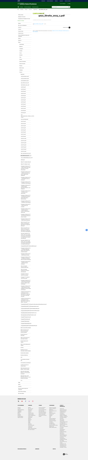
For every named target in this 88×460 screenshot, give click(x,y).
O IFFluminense (21, 405)
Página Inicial (18, 9)
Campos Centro (31, 413)
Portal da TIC (51, 414)
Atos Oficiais (62, 440)
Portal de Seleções (52, 418)
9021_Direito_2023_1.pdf (38, 23)
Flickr (29, 401)
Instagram (33, 401)
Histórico (19, 407)
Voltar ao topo (65, 27)
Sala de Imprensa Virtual (53, 425)
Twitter (18, 401)
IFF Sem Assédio (52, 424)
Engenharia (35, 9)
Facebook (25, 401)
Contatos (19, 408)
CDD (50, 417)
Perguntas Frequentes (63, 424)
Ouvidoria (51, 421)
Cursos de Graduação (42, 409)
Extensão (19, 415)
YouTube (22, 401)
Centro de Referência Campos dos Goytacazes (31, 416)
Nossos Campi (21, 20)
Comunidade (51, 405)
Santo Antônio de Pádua (32, 428)
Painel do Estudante (52, 407)
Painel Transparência (63, 435)
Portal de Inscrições (52, 420)
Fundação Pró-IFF (63, 443)
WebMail (50, 415)
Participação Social (63, 410)
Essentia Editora (20, 416)
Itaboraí (29, 418)
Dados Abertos (62, 425)
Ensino (19, 413)
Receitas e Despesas (63, 415)
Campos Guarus (31, 414)
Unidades (21, 9)
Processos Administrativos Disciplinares (62, 429)
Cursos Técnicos (41, 408)
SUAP (50, 416)
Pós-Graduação (41, 410)
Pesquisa (19, 414)
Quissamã (30, 424)
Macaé (26, 9)
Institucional (62, 408)
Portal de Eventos (52, 419)
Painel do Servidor (52, 413)
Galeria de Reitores (21, 409)
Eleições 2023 (51, 426)
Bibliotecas (51, 409)
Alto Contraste (63, 3)
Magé (29, 421)
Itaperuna (29, 419)
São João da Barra (31, 429)
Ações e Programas (63, 409)
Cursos (40, 405)
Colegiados (19, 410)
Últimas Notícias (20, 417)
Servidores (61, 418)
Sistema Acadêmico (52, 408)
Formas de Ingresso (42, 407)
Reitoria (29, 407)
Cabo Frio (29, 410)
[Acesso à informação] (65, 454)
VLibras (69, 3)
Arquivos (30, 9)
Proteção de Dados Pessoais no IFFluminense (63, 432)
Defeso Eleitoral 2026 (52, 427)
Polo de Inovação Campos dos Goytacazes (31, 426)
